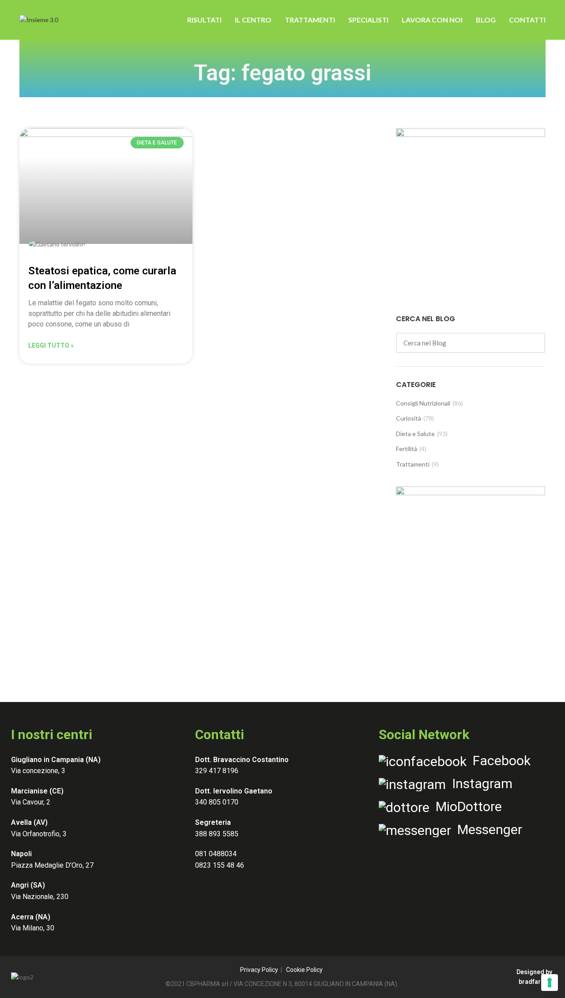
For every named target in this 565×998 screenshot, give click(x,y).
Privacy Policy (259, 969)
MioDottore (465, 806)
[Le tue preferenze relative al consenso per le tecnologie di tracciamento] (549, 982)
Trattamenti (412, 464)
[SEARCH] (533, 343)
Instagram (479, 783)
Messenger (486, 829)
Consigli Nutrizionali (423, 403)
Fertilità (406, 448)
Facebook (499, 760)
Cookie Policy (304, 969)
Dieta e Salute (415, 433)
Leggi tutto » (51, 345)
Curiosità (408, 418)
